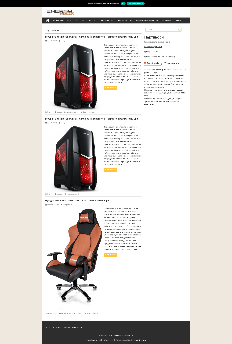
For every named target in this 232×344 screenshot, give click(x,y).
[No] (229, 3)
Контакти (57, 327)
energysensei (65, 41)
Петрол (92, 20)
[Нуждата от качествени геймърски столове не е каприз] (74, 208)
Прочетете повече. (135, 4)
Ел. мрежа (166, 20)
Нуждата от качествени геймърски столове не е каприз (77, 200)
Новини (50, 112)
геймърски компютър (70, 112)
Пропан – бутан (124, 20)
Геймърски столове (74, 313)
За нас (48, 327)
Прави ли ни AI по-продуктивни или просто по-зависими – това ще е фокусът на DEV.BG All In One (164, 93)
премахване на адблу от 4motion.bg (159, 56)
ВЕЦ (83, 20)
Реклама (66, 327)
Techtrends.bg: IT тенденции (163, 63)
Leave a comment (89, 112)
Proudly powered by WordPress (99, 340)
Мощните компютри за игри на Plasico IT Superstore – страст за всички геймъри (91, 36)
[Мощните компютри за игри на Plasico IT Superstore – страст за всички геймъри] (74, 45)
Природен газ (106, 20)
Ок (123, 4)
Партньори (77, 327)
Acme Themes (140, 340)
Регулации (58, 20)
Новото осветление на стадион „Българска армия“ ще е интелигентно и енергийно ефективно (163, 101)
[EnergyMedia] (47, 20)
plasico (59, 112)
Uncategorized (52, 313)
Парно (178, 20)
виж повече (110, 88)
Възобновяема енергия (147, 20)
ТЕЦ (76, 20)
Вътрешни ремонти (153, 46)
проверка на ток (151, 51)
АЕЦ (69, 20)
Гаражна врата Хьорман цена (157, 42)
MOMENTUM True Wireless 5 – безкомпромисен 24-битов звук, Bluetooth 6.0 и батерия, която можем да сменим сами (165, 84)
